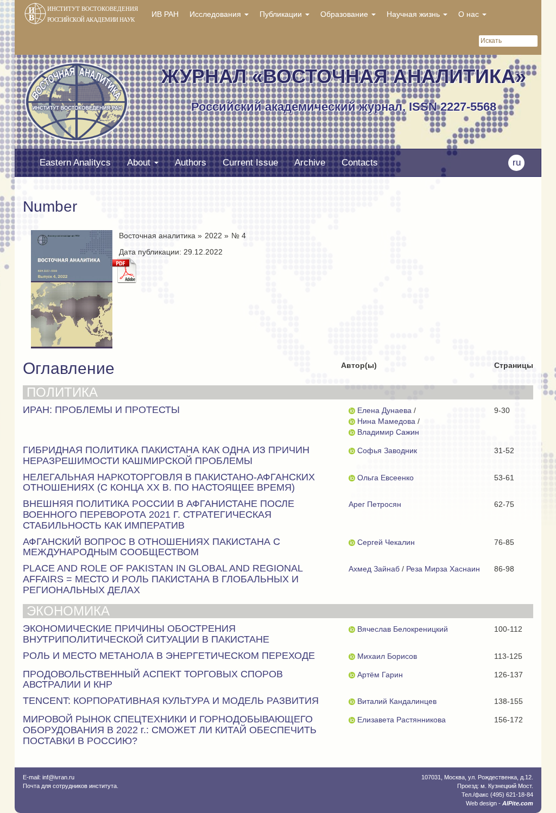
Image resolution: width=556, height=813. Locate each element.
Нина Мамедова (386, 421)
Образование (345, 14)
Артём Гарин (380, 674)
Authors (190, 162)
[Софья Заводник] (352, 450)
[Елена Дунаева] (352, 410)
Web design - (499, 803)
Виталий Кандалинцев (397, 701)
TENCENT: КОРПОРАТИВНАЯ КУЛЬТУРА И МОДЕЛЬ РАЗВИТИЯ (171, 700)
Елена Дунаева (384, 410)
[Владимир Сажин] (352, 432)
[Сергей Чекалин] (352, 542)
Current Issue (250, 162)
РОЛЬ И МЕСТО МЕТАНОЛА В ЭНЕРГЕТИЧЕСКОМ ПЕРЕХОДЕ (169, 655)
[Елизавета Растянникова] (352, 719)
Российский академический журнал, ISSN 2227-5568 (343, 106)
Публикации (282, 14)
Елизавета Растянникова (401, 719)
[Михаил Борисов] (352, 656)
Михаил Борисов (387, 656)
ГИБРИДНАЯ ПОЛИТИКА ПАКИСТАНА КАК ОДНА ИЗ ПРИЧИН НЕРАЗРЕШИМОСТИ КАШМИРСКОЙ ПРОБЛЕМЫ (166, 455)
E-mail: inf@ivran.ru (48, 777)
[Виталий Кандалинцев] (352, 701)
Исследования (216, 14)
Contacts (360, 162)
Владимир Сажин (388, 432)
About (140, 162)
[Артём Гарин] (352, 674)
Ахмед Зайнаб (374, 568)
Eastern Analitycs (75, 162)
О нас (469, 14)
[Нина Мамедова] (352, 421)
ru (517, 162)
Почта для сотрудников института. (70, 786)
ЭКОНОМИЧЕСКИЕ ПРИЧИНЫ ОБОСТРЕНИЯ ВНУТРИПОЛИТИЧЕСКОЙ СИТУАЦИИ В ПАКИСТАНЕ (146, 634)
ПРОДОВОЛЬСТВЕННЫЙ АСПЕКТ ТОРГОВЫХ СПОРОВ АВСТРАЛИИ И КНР (153, 679)
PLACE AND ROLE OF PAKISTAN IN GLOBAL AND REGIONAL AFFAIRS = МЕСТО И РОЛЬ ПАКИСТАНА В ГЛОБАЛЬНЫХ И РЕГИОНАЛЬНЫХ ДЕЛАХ (162, 579)
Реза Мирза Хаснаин (443, 568)
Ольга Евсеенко (385, 477)
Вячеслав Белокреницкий (402, 629)
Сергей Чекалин (386, 542)
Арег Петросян (375, 504)
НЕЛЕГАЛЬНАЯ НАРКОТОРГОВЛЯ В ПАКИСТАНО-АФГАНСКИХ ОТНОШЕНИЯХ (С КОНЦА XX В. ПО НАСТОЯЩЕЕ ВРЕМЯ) (169, 482)
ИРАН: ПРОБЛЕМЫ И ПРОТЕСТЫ (101, 409)
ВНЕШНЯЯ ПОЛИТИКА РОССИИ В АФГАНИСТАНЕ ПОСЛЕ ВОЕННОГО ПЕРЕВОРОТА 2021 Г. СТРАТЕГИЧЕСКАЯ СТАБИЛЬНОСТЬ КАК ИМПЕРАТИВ (158, 514)
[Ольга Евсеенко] (352, 477)
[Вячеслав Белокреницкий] (352, 629)
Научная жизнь (414, 14)
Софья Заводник (387, 450)
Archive (309, 162)
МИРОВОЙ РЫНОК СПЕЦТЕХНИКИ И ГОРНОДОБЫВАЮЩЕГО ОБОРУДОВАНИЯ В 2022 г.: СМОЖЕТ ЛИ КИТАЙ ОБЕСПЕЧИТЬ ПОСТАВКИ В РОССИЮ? (170, 730)
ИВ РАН (165, 14)
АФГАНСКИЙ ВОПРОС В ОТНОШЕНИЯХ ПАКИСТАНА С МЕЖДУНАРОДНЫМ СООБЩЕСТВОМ (151, 547)
